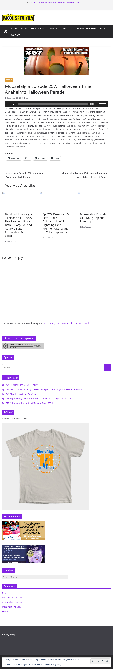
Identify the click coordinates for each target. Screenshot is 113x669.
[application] (56, 104)
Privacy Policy (8, 634)
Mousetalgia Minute (11, 606)
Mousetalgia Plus (86, 28)
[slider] (103, 103)
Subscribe (53, 28)
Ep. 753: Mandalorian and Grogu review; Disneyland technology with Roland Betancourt (57, 4)
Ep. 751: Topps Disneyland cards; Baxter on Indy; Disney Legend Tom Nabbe (37, 398)
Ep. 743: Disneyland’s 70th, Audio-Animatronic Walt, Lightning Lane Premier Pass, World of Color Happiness (56, 223)
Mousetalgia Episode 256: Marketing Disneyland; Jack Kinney (24, 175)
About (66, 28)
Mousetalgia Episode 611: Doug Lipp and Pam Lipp (93, 217)
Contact (15, 35)
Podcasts (36, 28)
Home (14, 28)
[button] (42, 28)
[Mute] (96, 103)
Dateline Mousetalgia (12, 597)
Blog (24, 28)
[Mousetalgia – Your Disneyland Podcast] (5, 31)
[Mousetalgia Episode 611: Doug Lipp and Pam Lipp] (94, 193)
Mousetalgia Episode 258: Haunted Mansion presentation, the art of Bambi (84, 175)
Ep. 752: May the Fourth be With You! (19, 394)
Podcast (9, 80)
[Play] (8, 103)
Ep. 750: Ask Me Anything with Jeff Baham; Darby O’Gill (27, 403)
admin (28, 98)
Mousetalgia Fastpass (12, 602)
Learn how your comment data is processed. (66, 323)
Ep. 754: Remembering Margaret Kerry (20, 384)
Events (103, 28)
